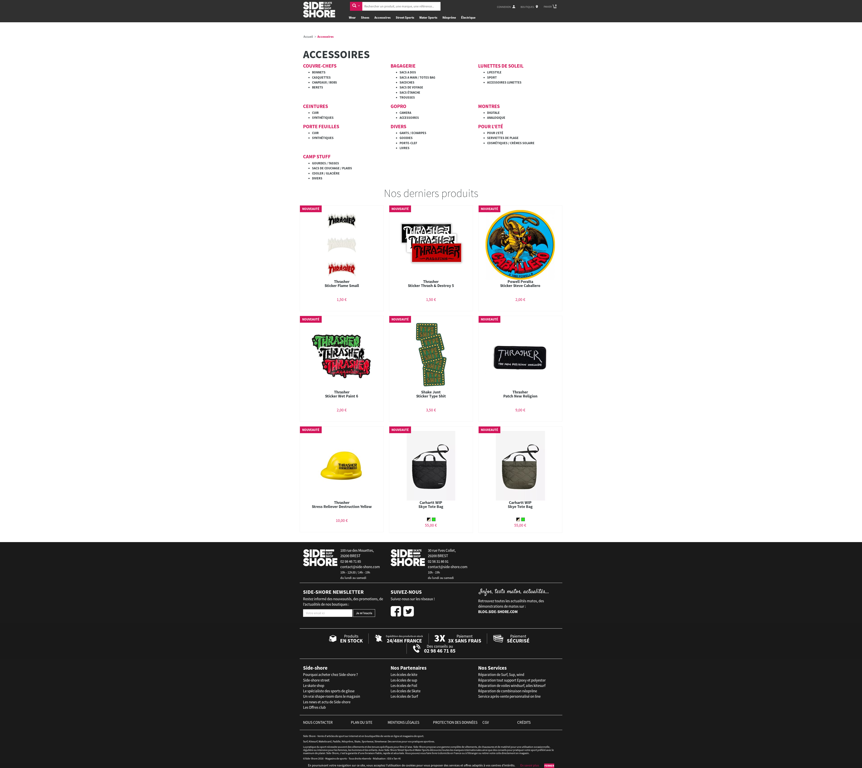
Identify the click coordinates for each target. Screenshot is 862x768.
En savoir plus (529, 765)
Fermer (549, 765)
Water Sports (428, 17)
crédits (524, 722)
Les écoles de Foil (404, 685)
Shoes (365, 17)
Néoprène (449, 17)
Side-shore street (316, 680)
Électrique (468, 17)
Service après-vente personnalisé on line (509, 696)
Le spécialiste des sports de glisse (328, 691)
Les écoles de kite (404, 674)
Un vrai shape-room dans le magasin (331, 696)
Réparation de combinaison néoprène (507, 691)
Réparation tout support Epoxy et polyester (512, 680)
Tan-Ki (397, 758)
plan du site (361, 722)
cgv (485, 722)
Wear (352, 17)
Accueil (308, 37)
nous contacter (318, 722)
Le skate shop (313, 685)
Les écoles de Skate (405, 691)
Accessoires (382, 17)
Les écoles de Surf (404, 696)
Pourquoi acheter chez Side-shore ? (330, 674)
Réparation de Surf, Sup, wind (501, 674)
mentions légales (403, 722)
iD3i (389, 758)
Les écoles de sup (404, 680)
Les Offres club (314, 707)
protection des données (455, 722)
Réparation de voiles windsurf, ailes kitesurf (511, 685)
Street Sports (405, 17)
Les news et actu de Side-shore (326, 702)
